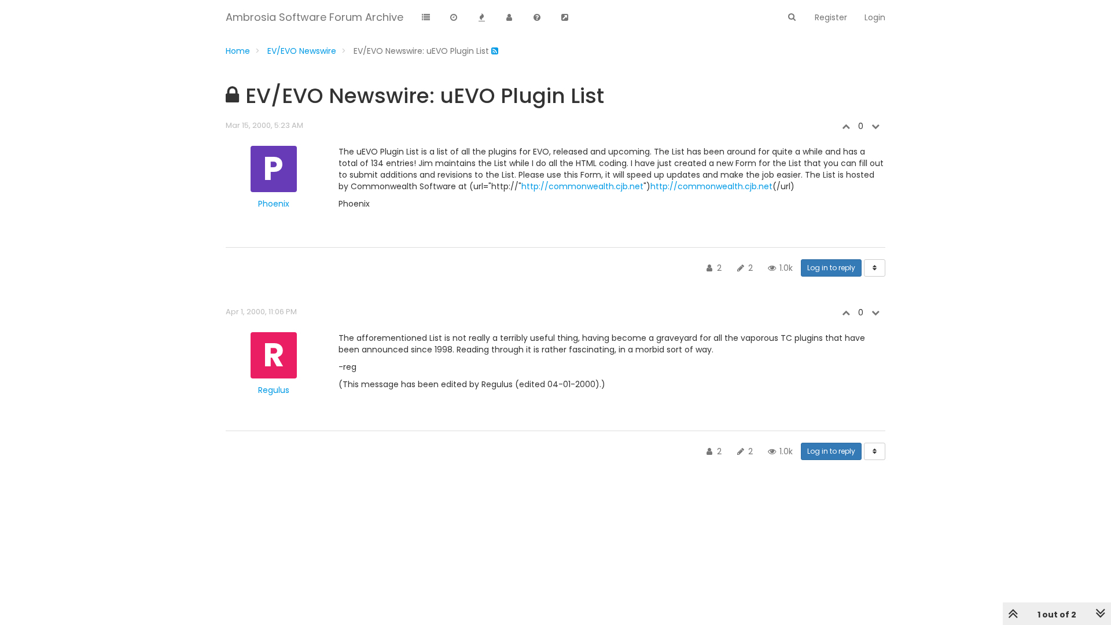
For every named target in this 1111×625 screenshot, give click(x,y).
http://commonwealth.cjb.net (582, 186)
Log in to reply (831, 268)
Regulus (273, 390)
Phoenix (273, 203)
